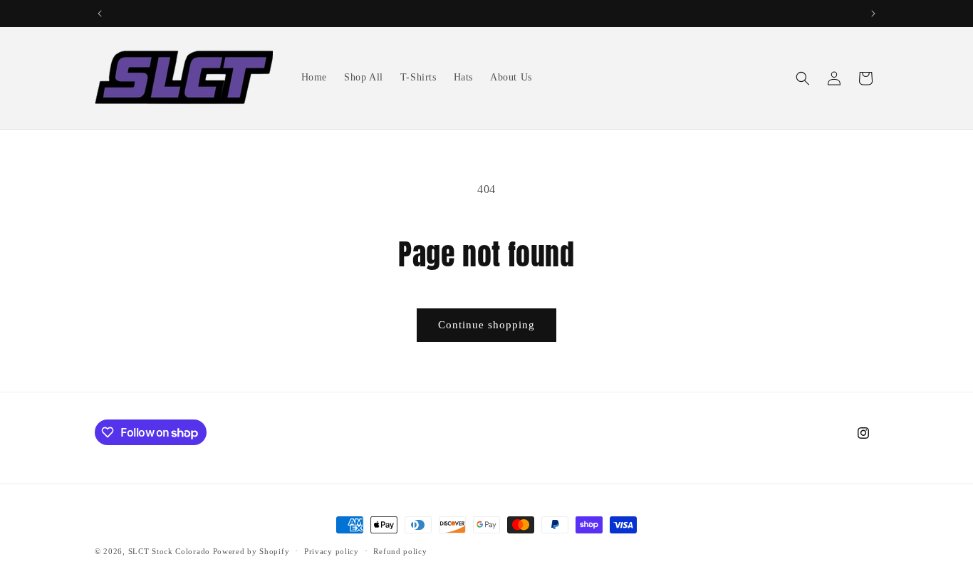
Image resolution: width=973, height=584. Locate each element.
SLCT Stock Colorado (169, 551)
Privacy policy (331, 551)
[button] (802, 78)
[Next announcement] (873, 13)
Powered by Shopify (251, 551)
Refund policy (400, 551)
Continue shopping (486, 324)
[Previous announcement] (99, 13)
